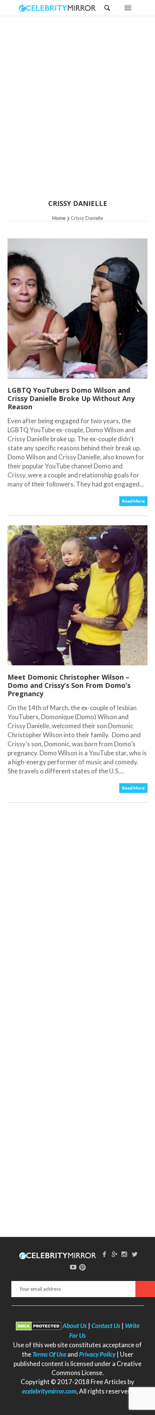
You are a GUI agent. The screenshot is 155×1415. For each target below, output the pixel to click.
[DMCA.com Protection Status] (38, 1326)
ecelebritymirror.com (49, 1391)
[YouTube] (73, 1267)
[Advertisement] (77, 112)
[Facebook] (104, 1254)
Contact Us (105, 1326)
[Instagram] (124, 1254)
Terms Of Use (49, 1354)
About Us (74, 1326)
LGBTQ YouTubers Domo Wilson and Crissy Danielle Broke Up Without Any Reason (71, 398)
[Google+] (114, 1254)
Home (58, 218)
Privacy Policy (97, 1354)
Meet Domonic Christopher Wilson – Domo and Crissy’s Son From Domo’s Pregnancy (69, 685)
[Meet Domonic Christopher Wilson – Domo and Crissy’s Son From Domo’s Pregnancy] (77, 595)
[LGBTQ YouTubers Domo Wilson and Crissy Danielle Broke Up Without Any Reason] (77, 308)
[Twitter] (134, 1254)
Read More (133, 501)
